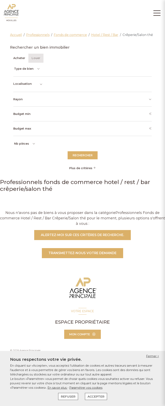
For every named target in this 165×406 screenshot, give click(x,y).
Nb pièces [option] (21, 143)
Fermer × (152, 356)
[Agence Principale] (82, 287)
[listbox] (26, 68)
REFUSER (68, 396)
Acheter (19, 58)
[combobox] (28, 84)
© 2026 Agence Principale (25, 350)
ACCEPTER (96, 396)
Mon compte (79, 334)
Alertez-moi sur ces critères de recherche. (82, 235)
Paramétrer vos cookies (85, 388)
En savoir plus (57, 388)
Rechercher (83, 155)
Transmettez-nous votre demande (82, 253)
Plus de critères (81, 168)
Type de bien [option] (24, 69)
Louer (36, 58)
